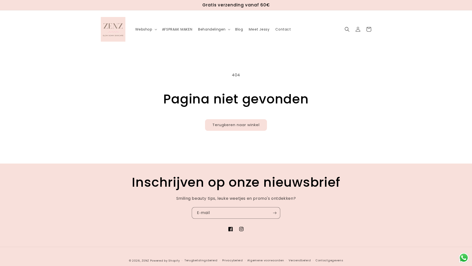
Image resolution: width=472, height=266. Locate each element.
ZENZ (145, 261)
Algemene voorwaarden (265, 260)
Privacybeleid (232, 260)
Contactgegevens (329, 260)
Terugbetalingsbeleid (201, 260)
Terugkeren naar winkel (236, 124)
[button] (145, 29)
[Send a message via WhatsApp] (464, 258)
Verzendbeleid (300, 260)
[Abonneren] (274, 213)
